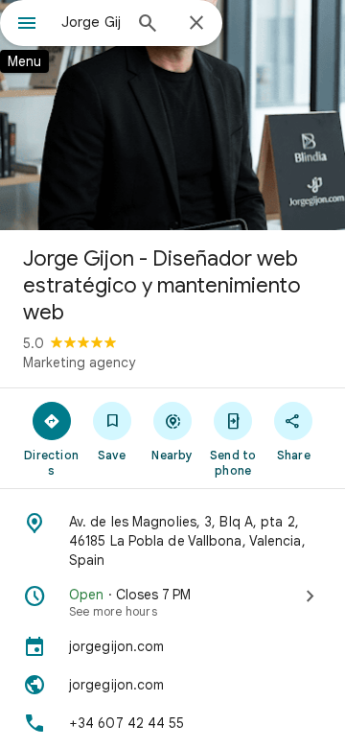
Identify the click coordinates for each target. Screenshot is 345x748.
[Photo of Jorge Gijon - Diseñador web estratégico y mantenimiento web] (172, 115)
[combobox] (91, 22)
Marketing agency (79, 362)
